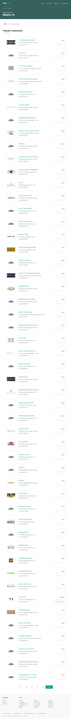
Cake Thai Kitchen (25, 623)
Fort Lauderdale (37, 703)
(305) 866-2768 (24, 420)
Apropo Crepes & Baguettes (28, 170)
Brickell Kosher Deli (25, 519)
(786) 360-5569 (24, 640)
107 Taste (22, 53)
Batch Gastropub (24, 364)
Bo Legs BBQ (23, 441)
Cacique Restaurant (25, 571)
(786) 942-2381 (24, 342)
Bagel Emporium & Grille (27, 299)
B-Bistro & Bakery (25, 260)
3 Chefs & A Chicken (26, 92)
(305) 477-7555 (24, 174)
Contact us (65, 3)
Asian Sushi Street (25, 195)
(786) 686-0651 (24, 550)
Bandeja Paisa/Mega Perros (28, 325)
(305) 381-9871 (24, 239)
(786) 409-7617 (24, 329)
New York (21, 700)
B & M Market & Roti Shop (27, 247)
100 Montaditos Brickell (27, 40)
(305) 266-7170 (24, 666)
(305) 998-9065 (24, 200)
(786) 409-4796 (24, 472)
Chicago (50, 700)
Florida (9, 8)
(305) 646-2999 (24, 226)
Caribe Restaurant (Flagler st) (29, 662)
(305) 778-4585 (24, 265)
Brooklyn (36, 700)
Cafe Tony (22, 597)
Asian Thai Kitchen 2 (26, 221)
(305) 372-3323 (24, 576)
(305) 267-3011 (24, 96)
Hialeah (20, 707)
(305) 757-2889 (24, 252)
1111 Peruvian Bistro (26, 66)
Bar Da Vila (22, 338)
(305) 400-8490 (24, 109)
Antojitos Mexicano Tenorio (28, 157)
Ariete (21, 182)
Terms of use (6, 713)
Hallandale (36, 707)
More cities (50, 707)
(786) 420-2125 (24, 614)
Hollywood (50, 703)
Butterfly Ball (23, 545)
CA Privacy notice (28, 713)
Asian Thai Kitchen (25, 208)
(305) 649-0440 (24, 679)
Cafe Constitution (25, 584)
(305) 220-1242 (24, 498)
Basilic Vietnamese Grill (27, 351)
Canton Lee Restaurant (27, 649)
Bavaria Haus (23, 377)
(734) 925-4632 (24, 537)
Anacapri (22, 144)
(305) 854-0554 (24, 563)
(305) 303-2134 (24, 446)
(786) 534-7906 (24, 627)
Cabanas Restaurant (26, 558)
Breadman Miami (25, 506)
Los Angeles (21, 702)
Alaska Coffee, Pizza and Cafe (29, 131)
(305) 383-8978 (24, 653)
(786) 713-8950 (24, 161)
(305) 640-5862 (24, 187)
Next (49, 687)
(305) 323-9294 (24, 213)
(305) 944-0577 (24, 355)
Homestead (21, 705)
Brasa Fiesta (23, 493)
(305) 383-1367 (24, 122)
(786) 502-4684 (24, 394)
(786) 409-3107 (24, 45)
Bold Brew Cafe (24, 454)
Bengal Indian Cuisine (26, 403)
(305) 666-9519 (24, 304)
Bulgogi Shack (24, 532)
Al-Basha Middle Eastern (27, 118)
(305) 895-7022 (24, 291)
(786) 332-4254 (24, 135)
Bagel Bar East (24, 286)
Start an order (59, 44)
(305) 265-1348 (24, 511)
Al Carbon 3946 (24, 105)
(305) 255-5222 (24, 278)
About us (56, 3)
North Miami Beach (23, 703)
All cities (49, 3)
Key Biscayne (36, 705)
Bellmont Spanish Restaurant (29, 390)
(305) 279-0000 (24, 433)
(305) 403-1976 (24, 407)
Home (42, 3)
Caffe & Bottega (24, 610)
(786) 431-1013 (24, 588)
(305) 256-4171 (24, 317)
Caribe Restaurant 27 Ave (27, 675)
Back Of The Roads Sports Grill (29, 273)
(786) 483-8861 (24, 381)
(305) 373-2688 (24, 83)
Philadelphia (51, 702)
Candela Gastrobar (25, 636)
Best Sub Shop (23, 429)
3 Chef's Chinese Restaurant (28, 79)
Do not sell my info (41, 713)
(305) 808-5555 (24, 368)
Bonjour (21, 480)
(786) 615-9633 (24, 70)
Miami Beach (51, 705)
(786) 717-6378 (24, 57)
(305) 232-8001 (24, 148)
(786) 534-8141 (24, 485)
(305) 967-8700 (24, 459)
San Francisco (37, 702)
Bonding (22, 467)
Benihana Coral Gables (26, 416)
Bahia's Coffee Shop (25, 312)
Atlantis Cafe (23, 234)
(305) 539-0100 (24, 601)
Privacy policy (17, 713)
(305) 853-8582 (24, 524)
